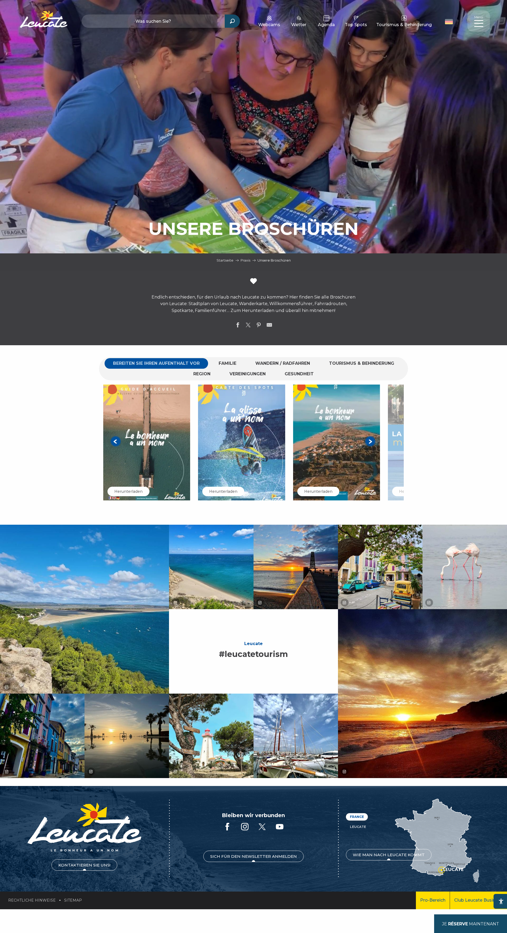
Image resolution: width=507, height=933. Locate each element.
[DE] (449, 21)
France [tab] (357, 817)
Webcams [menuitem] (269, 24)
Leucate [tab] (358, 827)
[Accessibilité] (500, 901)
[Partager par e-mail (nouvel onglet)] (269, 326)
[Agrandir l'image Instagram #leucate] (84, 609)
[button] (449, 21)
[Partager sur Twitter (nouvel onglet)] (248, 326)
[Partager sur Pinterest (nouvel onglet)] (258, 326)
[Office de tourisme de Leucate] (84, 827)
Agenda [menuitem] (326, 24)
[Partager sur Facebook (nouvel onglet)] (237, 326)
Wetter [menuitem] (298, 24)
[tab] (156, 363)
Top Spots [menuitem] (356, 24)
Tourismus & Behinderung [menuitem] (404, 24)
